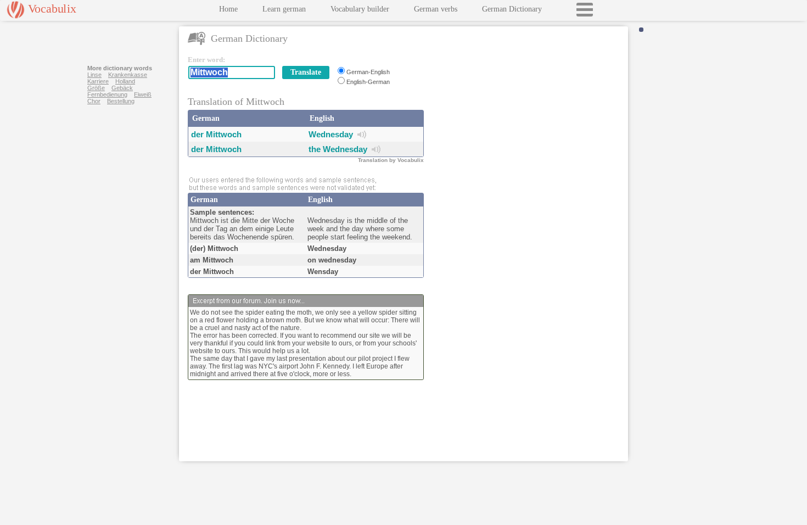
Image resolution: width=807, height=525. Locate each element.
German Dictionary (512, 9)
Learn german (284, 9)
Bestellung (120, 101)
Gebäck (122, 88)
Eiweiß (143, 94)
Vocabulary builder (359, 9)
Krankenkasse (127, 74)
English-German (368, 82)
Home (228, 9)
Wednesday (331, 134)
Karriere (98, 81)
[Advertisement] (528, 124)
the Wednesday (338, 149)
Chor (93, 101)
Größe (96, 88)
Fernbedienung (107, 94)
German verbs (435, 9)
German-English (368, 72)
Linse (94, 74)
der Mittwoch (216, 134)
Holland (125, 81)
